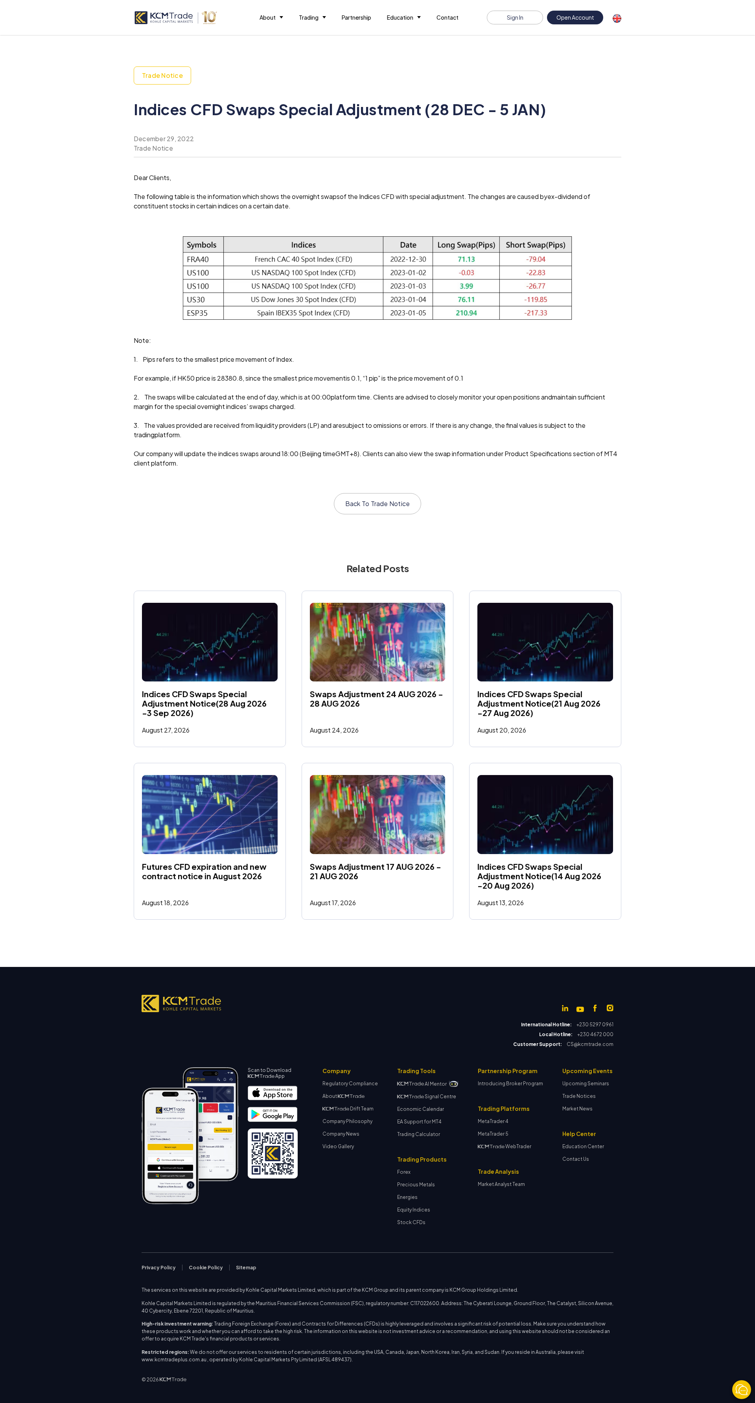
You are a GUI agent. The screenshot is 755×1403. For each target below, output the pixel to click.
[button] (271, 17)
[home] (175, 18)
